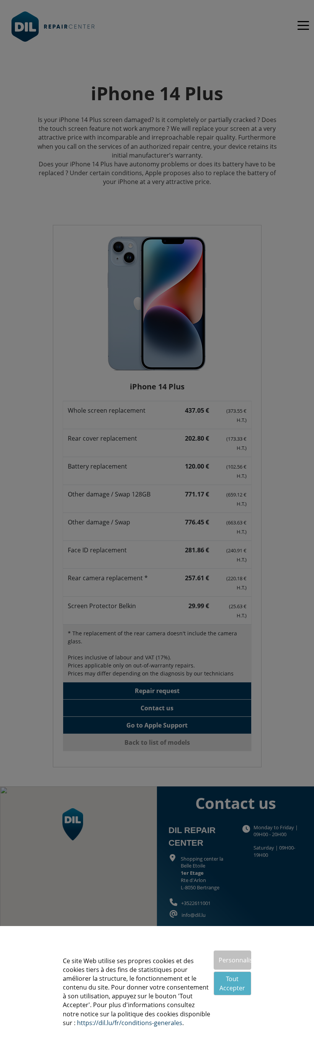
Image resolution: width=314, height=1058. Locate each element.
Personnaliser (235, 960)
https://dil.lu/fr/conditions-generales (129, 1023)
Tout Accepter (232, 983)
